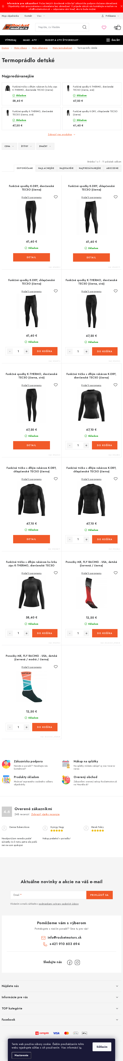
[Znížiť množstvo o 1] (10, 351)
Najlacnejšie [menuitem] (46, 168)
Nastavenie (21, 1055)
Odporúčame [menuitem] (25, 168)
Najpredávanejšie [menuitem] (90, 168)
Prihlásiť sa (99, 895)
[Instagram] (77, 962)
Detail (31, 257)
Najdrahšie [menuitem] (67, 168)
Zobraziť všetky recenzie (45, 814)
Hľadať (84, 27)
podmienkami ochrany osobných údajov (59, 903)
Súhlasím (102, 1047)
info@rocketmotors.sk (65, 937)
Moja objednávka (10, 15)
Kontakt (28, 15)
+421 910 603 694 (64, 944)
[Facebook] (69, 962)
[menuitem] (11, 40)
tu (80, 1047)
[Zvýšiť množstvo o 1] (26, 351)
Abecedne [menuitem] (112, 168)
